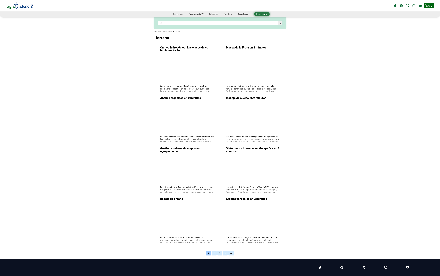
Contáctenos (243, 14)
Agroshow (228, 14)
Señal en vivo (261, 14)
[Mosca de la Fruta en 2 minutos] (253, 79)
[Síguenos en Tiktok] (320, 267)
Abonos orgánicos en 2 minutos (180, 98)
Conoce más (178, 14)
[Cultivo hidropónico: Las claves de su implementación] (187, 79)
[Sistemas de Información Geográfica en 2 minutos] (253, 180)
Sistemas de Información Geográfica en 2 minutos (252, 150)
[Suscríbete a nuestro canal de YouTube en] (420, 5)
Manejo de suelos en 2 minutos (246, 98)
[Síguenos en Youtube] (407, 267)
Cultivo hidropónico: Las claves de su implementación (184, 49)
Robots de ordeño (171, 198)
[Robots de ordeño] (187, 231)
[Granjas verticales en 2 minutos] (253, 231)
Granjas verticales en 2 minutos (246, 198)
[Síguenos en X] (407, 5)
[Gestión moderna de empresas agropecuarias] (187, 180)
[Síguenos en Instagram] (385, 267)
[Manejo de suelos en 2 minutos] (253, 130)
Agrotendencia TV (196, 14)
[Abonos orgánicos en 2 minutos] (187, 130)
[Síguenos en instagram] (413, 5)
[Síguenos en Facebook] (401, 5)
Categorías (213, 14)
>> (231, 253)
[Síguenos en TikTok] (395, 5)
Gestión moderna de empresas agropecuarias (180, 150)
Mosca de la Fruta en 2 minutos (246, 47)
